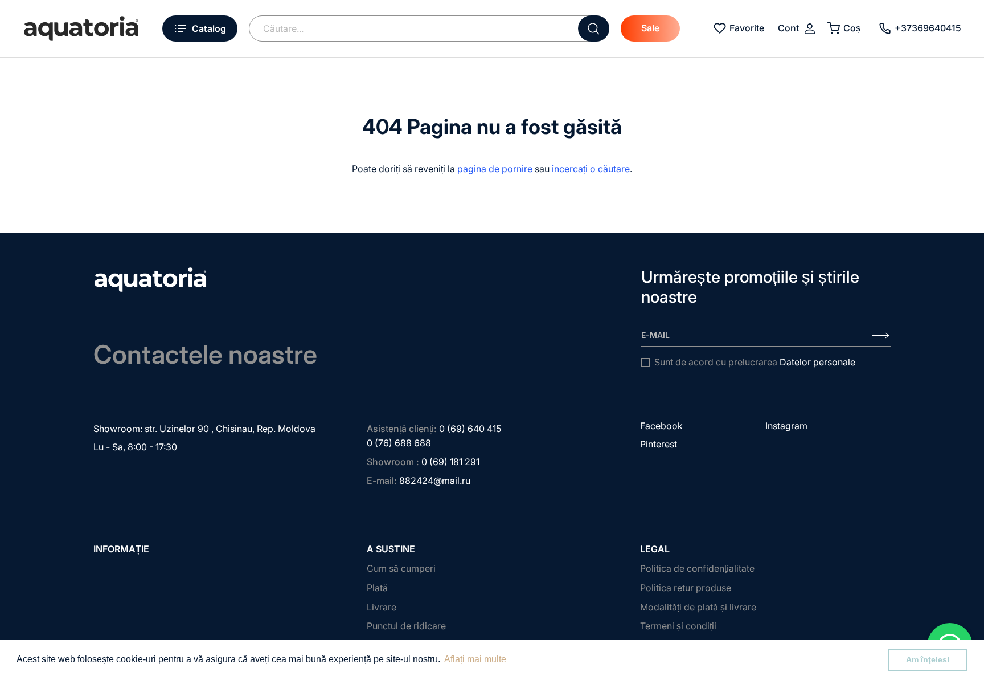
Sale (650, 28)
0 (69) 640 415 (470, 428)
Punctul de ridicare (406, 626)
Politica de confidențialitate (697, 568)
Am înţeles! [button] (928, 659)
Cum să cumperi (401, 568)
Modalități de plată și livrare (698, 607)
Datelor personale (817, 362)
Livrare (381, 607)
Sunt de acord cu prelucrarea (754, 362)
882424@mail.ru (434, 480)
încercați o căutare (591, 168)
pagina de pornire (494, 168)
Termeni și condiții (678, 626)
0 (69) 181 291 (450, 461)
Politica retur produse (685, 587)
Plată (377, 587)
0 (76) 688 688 (399, 443)
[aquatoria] (81, 28)
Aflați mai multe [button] (475, 659)
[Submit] (593, 28)
